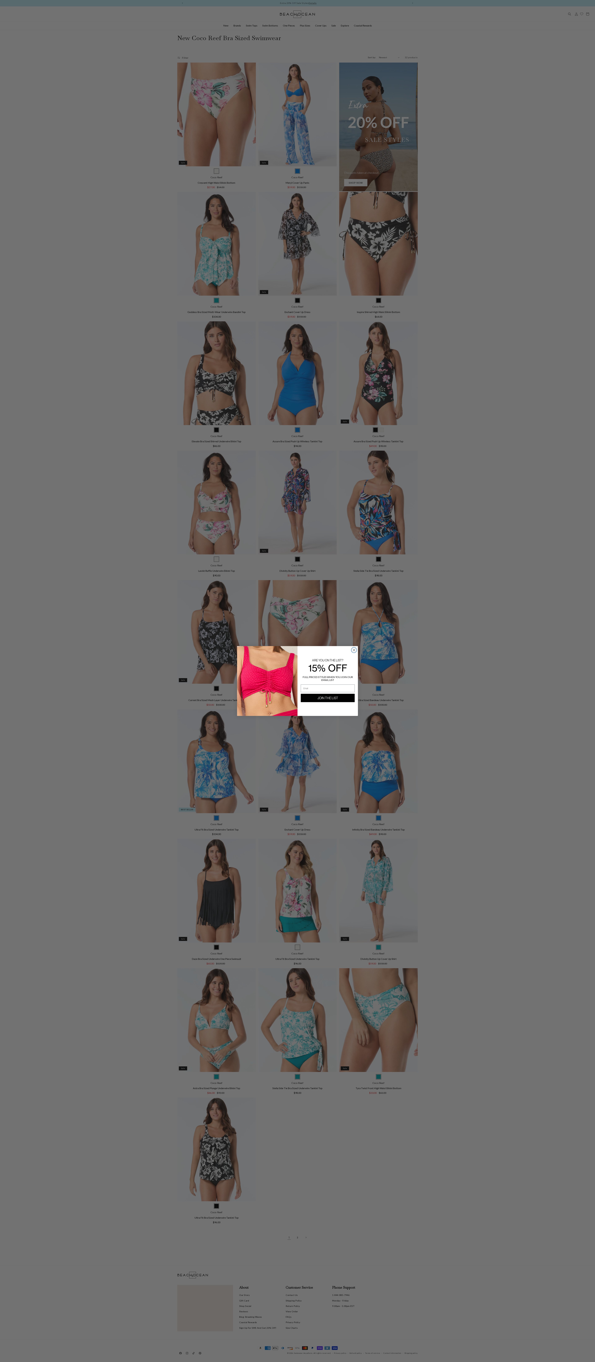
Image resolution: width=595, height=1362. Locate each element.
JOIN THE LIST (327, 698)
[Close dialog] (354, 650)
